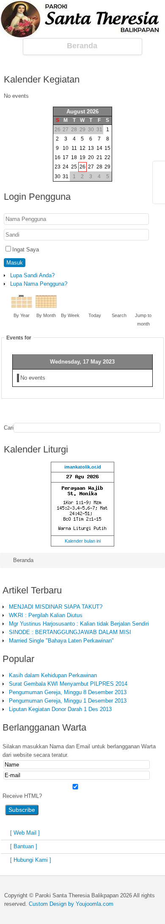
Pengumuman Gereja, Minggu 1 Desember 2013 (67, 701)
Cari (9, 428)
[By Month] (46, 306)
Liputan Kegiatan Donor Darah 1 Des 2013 (60, 709)
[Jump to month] (143, 306)
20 (91, 157)
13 (91, 148)
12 (82, 148)
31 (66, 176)
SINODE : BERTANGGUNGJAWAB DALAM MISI (70, 632)
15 (107, 148)
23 (57, 167)
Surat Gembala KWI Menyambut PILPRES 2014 (68, 684)
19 (82, 157)
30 (57, 176)
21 (99, 157)
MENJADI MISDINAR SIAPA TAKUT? (55, 607)
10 (66, 148)
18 (74, 157)
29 (107, 167)
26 (82, 167)
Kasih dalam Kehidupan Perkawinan (53, 675)
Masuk (14, 262)
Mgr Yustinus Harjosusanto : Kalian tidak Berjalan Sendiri (79, 624)
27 (91, 167)
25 (74, 167)
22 (107, 157)
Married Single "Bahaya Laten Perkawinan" (61, 640)
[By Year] (21, 306)
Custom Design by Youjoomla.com (71, 904)
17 (66, 157)
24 (66, 167)
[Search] (118, 306)
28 (99, 167)
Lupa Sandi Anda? (32, 275)
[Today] (94, 306)
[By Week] (70, 306)
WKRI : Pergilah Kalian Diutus (45, 615)
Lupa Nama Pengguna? (38, 284)
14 (99, 148)
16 (57, 157)
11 (74, 148)
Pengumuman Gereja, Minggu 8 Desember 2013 (67, 692)
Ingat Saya (25, 249)
